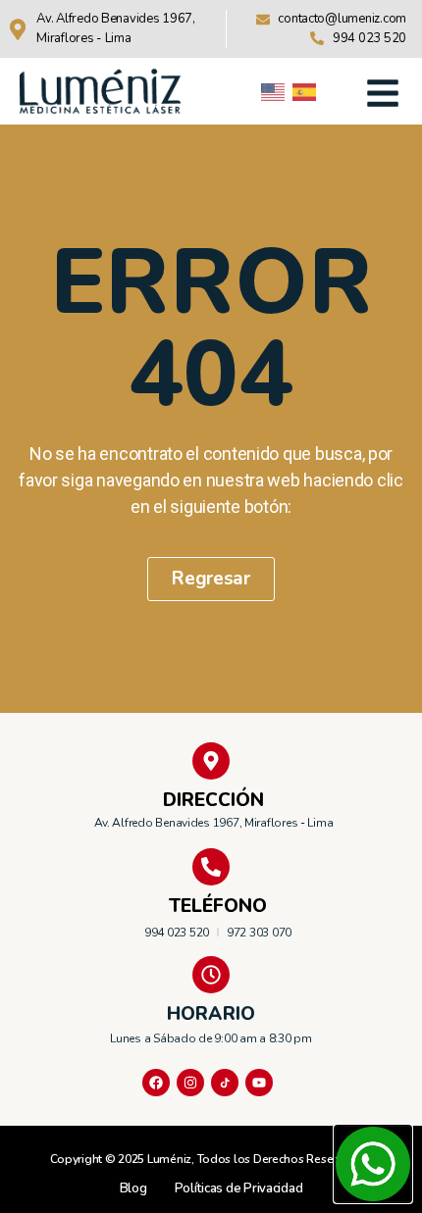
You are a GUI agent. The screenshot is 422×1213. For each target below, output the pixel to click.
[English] (274, 90)
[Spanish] (305, 90)
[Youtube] (259, 1082)
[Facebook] (156, 1082)
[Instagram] (190, 1082)
